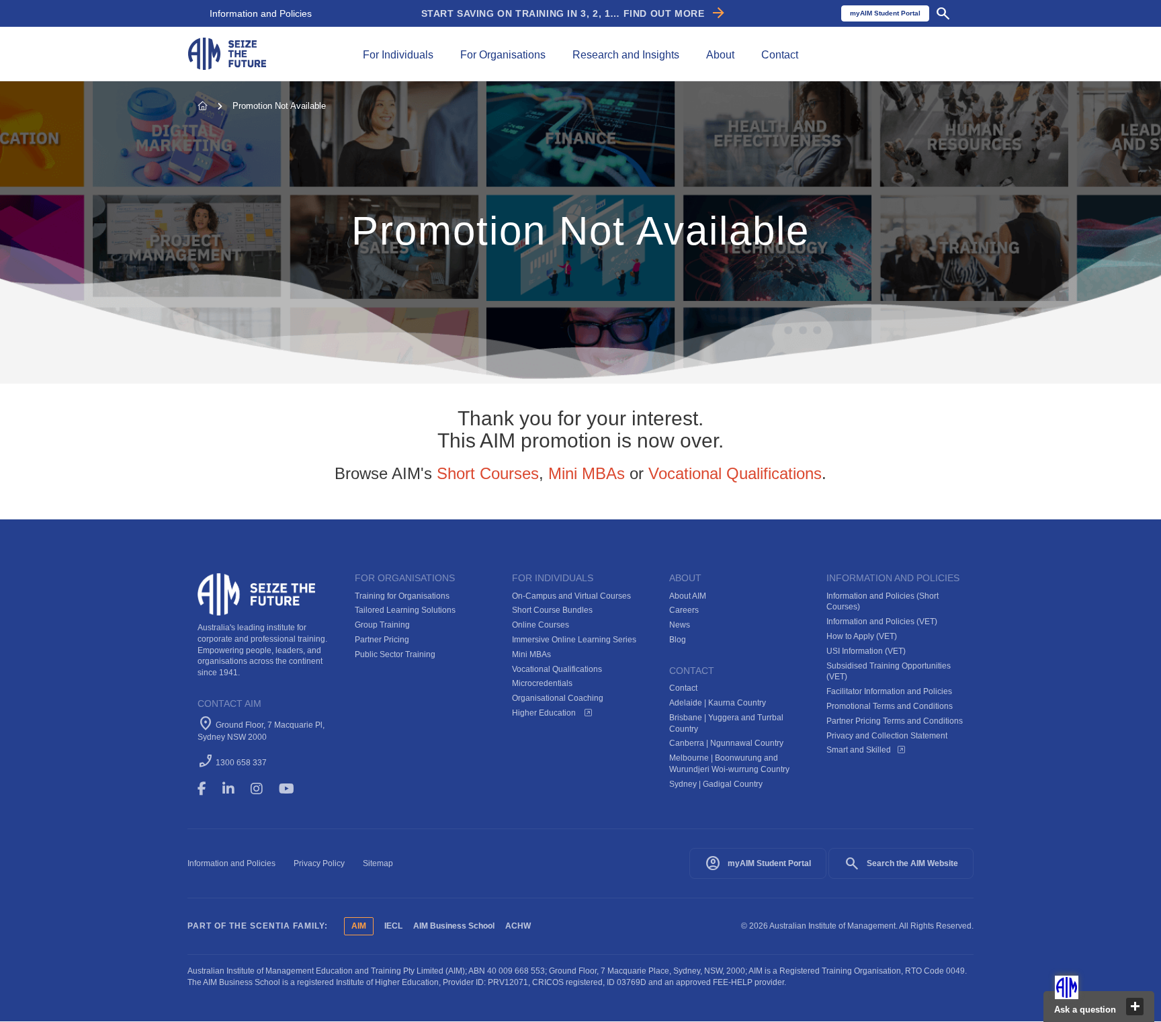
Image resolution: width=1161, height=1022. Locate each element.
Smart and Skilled (858, 750)
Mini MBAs (586, 473)
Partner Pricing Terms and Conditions (894, 721)
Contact (683, 688)
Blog (677, 639)
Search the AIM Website (901, 863)
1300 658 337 (241, 762)
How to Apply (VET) (861, 636)
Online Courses (540, 625)
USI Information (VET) (866, 651)
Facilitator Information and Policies (889, 691)
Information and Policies (261, 13)
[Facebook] (208, 788)
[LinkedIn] (234, 788)
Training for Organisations (402, 596)
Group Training (382, 625)
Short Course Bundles (552, 610)
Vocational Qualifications (735, 473)
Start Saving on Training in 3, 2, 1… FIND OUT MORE (574, 13)
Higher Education (545, 713)
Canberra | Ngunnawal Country (726, 743)
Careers (684, 610)
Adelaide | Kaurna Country (717, 703)
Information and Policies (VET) (881, 621)
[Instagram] (263, 788)
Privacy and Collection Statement (886, 735)
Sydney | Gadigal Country (716, 784)
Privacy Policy (319, 863)
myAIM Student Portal (758, 863)
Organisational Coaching (557, 698)
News (679, 625)
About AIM (687, 596)
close (1135, 1006)
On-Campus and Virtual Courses (571, 596)
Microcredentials (542, 683)
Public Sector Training (395, 654)
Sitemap (378, 863)
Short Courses (488, 473)
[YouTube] (296, 788)
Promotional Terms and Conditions (889, 706)
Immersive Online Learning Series (574, 639)
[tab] (398, 54)
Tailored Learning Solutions (405, 610)
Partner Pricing (382, 639)
